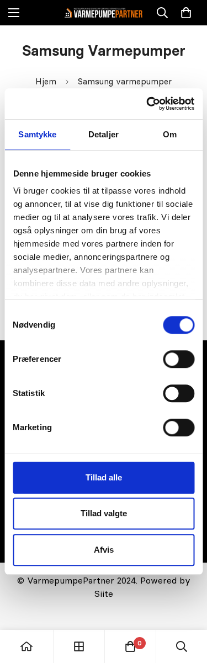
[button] (186, 12)
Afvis (104, 549)
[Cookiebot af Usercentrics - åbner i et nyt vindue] (147, 104)
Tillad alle (104, 477)
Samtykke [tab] (37, 134)
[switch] (178, 359)
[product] (26, 646)
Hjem (45, 81)
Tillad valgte (104, 513)
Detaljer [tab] (103, 134)
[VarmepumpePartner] (103, 12)
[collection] (78, 646)
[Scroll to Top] (187, 605)
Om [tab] (170, 134)
